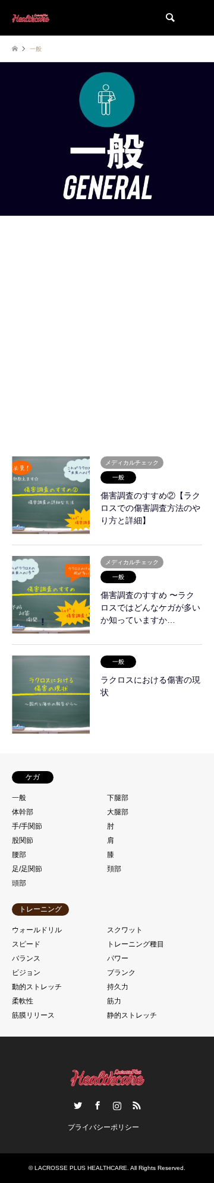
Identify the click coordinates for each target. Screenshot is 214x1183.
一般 (19, 798)
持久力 (117, 987)
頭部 (19, 883)
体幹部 (22, 812)
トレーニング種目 (135, 944)
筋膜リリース (33, 1015)
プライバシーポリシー (103, 1127)
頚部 (114, 869)
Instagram (117, 1105)
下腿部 (117, 798)
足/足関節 (27, 869)
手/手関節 (27, 826)
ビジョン (26, 972)
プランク (121, 972)
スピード (26, 944)
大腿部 (117, 812)
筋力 (114, 1001)
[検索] (169, 18)
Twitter (78, 1105)
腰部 (19, 855)
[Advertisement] (107, 332)
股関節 (22, 840)
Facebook (97, 1105)
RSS (137, 1105)
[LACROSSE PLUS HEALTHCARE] (30, 18)
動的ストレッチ (37, 987)
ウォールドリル (37, 930)
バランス (26, 958)
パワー (117, 958)
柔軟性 (22, 1001)
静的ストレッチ (132, 1015)
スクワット (125, 930)
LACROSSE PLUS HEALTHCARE (80, 1168)
